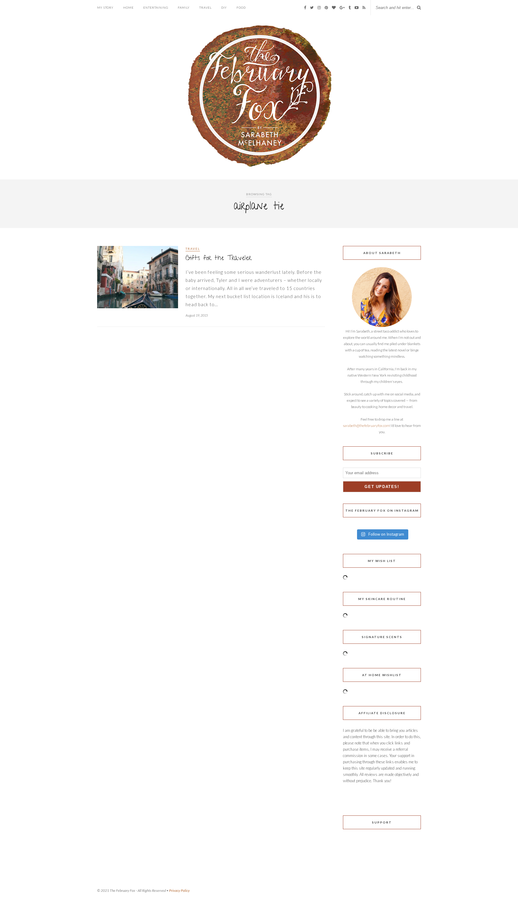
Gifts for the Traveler (219, 258)
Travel (205, 7)
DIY (224, 7)
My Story (105, 7)
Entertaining (155, 7)
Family (184, 7)
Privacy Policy (179, 890)
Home (128, 7)
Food (241, 7)
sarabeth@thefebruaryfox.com (366, 425)
